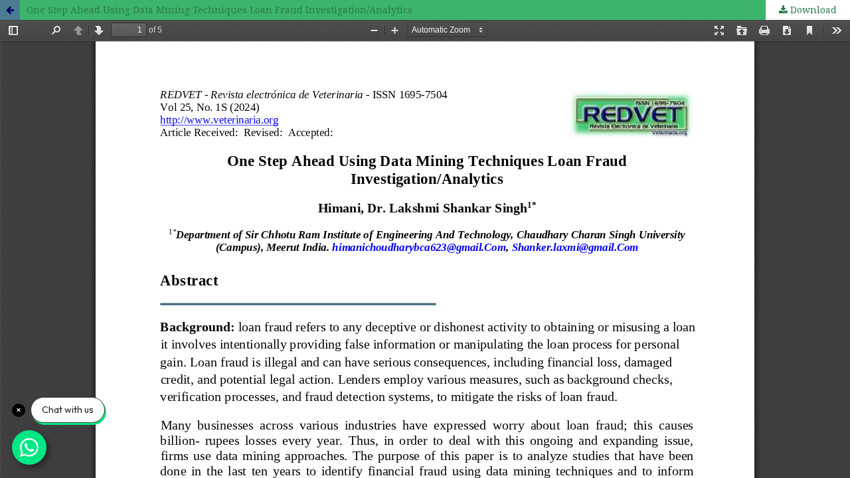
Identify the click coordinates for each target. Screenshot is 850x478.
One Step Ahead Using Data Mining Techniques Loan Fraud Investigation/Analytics (219, 9)
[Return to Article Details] (10, 10)
